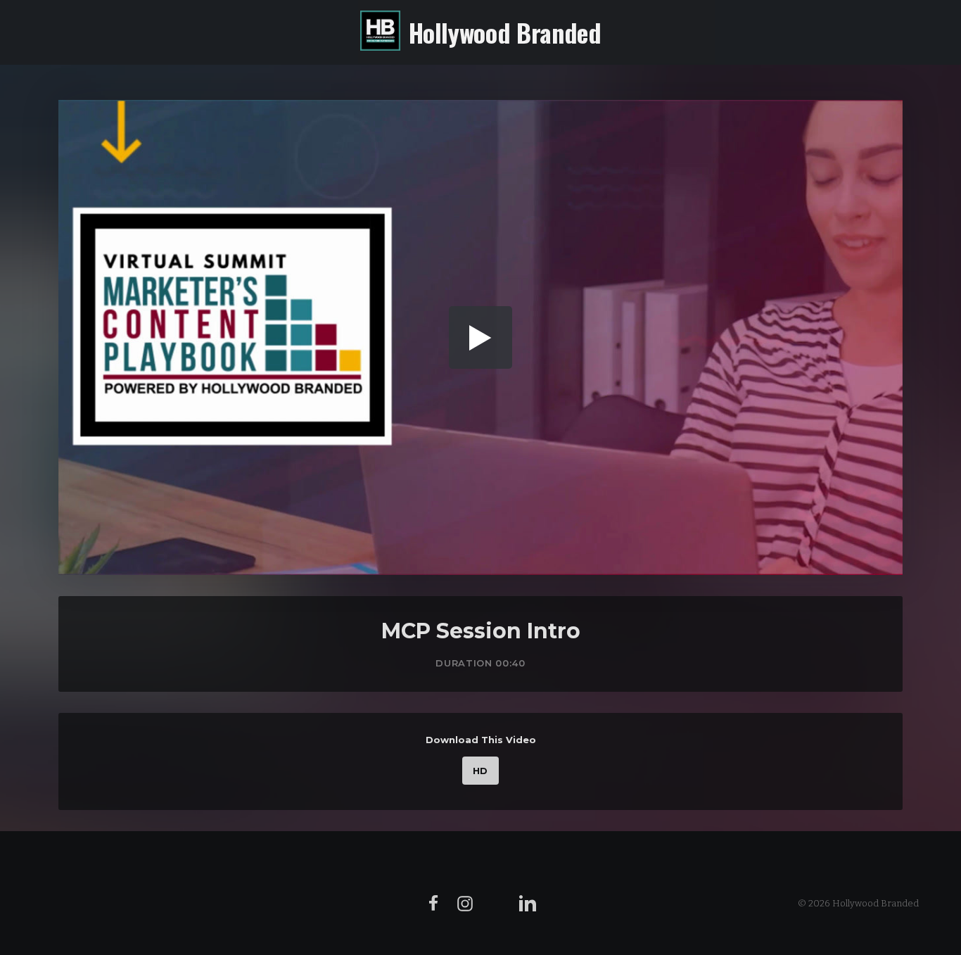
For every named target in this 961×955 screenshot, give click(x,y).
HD (480, 770)
